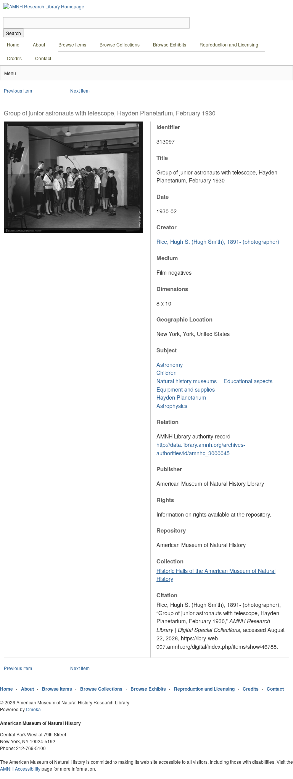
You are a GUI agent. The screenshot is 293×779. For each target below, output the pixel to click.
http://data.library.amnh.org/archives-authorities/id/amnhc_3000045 (200, 448)
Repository (171, 530)
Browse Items (72, 44)
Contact (43, 58)
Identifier (168, 127)
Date (162, 196)
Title (162, 158)
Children (166, 372)
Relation (167, 421)
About (39, 44)
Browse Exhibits (169, 44)
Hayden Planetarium (181, 397)
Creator (166, 227)
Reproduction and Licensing (229, 44)
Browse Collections (120, 44)
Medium (167, 258)
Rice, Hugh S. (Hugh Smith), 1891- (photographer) (217, 241)
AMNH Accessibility (20, 768)
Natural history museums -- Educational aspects (214, 381)
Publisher (169, 469)
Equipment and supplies (185, 389)
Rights (165, 500)
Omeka (33, 709)
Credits (14, 58)
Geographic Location (184, 319)
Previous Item (18, 90)
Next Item (80, 90)
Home (13, 44)
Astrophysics (171, 405)
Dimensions (172, 289)
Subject (166, 350)
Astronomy (169, 364)
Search (13, 33)
